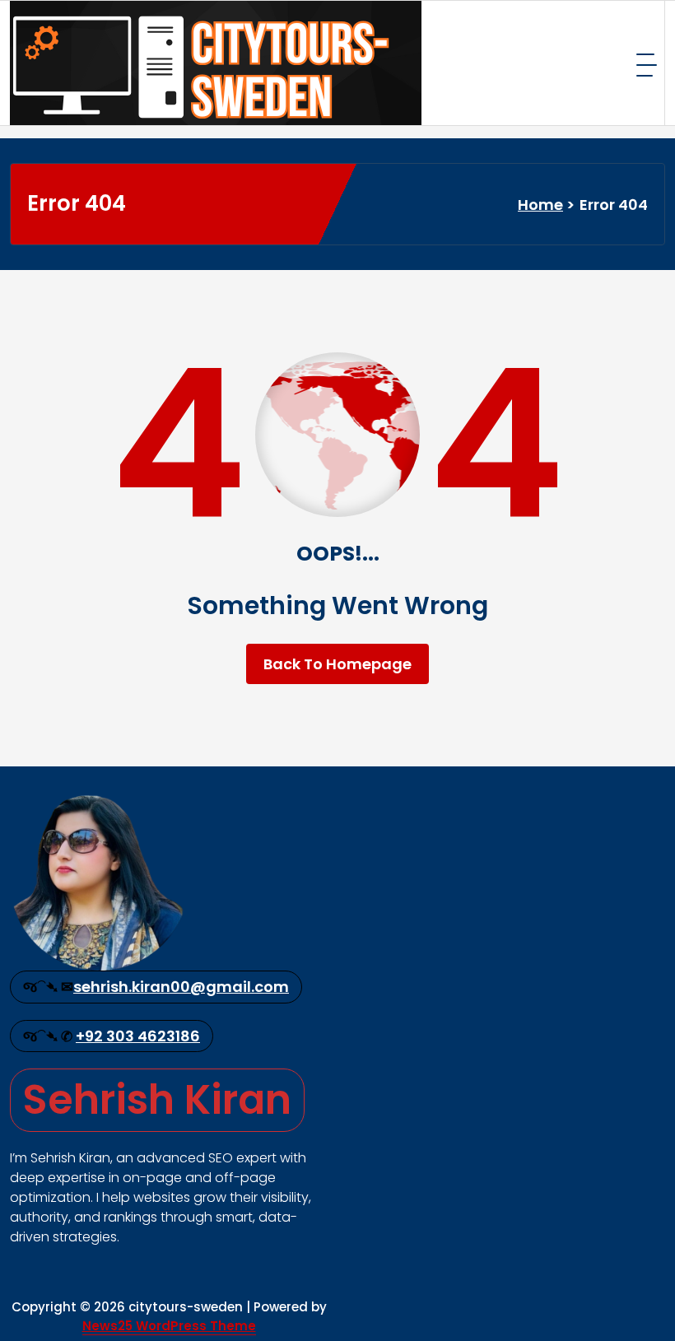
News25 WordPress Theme (169, 1325)
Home (540, 204)
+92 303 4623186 (138, 1036)
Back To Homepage (337, 664)
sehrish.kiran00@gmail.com (181, 986)
